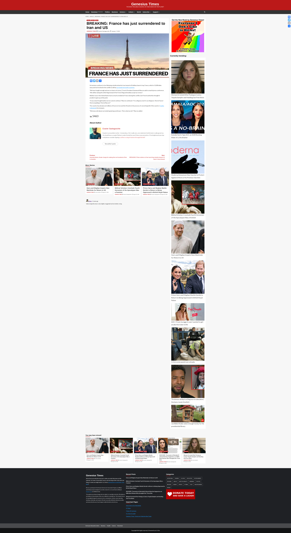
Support (155, 12)
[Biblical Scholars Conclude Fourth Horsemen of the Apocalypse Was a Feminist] (127, 177)
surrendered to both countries (125, 87)
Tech (191, 484)
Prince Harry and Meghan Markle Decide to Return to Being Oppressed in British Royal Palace (155, 190)
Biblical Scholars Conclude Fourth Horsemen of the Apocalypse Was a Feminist (127, 190)
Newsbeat (97, 12)
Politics (107, 12)
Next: (147, 157)
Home (87, 12)
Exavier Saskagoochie (103, 31)
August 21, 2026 (106, 192)
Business (115, 12)
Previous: (108, 157)
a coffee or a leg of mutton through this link (132, 137)
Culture (131, 12)
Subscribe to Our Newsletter (133, 505)
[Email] (289, 23)
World (139, 12)
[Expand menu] (126, 12)
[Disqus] (127, 217)
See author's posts (110, 144)
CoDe (158, 530)
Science (122, 12)
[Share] (289, 26)
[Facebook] (289, 16)
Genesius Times (145, 4)
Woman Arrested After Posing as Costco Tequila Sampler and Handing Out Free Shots (193, 456)
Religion (88, 184)
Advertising (170, 478)
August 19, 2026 (163, 463)
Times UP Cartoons (131, 511)
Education (189, 478)
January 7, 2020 (116, 31)
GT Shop (128, 508)
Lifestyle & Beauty (147, 184)
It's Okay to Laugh (130, 513)
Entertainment (197, 478)
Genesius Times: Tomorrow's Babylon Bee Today (138, 516)
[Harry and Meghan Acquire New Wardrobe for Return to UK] (99, 177)
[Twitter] (289, 20)
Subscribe (146, 12)
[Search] (205, 12)
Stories (186, 484)
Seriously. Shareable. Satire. (92, 525)
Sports (180, 484)
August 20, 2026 (136, 194)
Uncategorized (198, 484)
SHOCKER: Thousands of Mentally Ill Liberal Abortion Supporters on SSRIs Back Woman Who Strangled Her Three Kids (144, 492)
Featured (169, 481)
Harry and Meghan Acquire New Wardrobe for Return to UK (142, 477)
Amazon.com (89, 491)
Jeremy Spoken (98, 192)
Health (161, 451)
